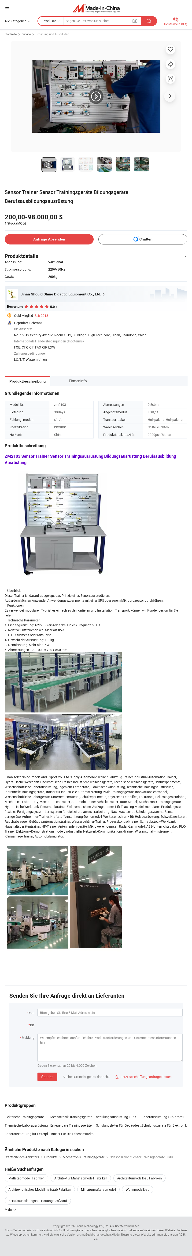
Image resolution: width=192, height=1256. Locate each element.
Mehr (9, 1209)
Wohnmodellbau (137, 1189)
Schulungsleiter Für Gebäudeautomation (119, 1125)
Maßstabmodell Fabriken (26, 1178)
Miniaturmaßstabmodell (98, 1189)
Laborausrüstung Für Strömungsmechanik (164, 1117)
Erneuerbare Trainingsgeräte (71, 1125)
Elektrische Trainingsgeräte (24, 1117)
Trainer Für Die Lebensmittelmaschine (73, 1134)
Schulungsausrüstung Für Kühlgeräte (119, 1117)
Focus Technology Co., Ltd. (92, 1226)
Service (26, 34)
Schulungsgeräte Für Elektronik (164, 1125)
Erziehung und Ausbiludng (52, 34)
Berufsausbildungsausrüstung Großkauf (37, 1200)
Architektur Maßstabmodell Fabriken (80, 1178)
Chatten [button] (145, 239)
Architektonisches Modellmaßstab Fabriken (39, 1189)
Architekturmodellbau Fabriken (139, 1178)
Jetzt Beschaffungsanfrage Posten (143, 1076)
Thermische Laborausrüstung (26, 1125)
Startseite (11, 34)
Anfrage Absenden (49, 239)
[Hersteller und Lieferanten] (96, 8)
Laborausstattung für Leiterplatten (27, 1134)
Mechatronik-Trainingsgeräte (71, 1117)
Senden (47, 1076)
